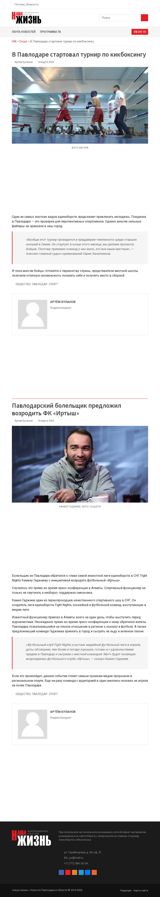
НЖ (14, 41)
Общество (23, 284)
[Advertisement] (80, 184)
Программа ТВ (50, 31)
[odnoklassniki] (132, 4)
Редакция (126, 890)
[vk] (142, 4)
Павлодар (39, 284)
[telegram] (137, 4)
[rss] (146, 4)
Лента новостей (24, 31)
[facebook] (123, 4)
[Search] (144, 17)
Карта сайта (141, 890)
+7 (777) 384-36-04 (76, 863)
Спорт (23, 41)
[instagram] (128, 4)
